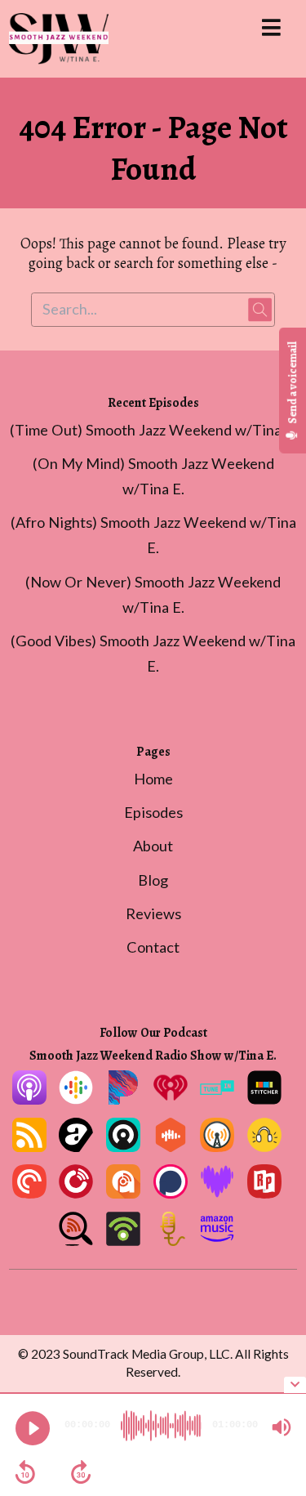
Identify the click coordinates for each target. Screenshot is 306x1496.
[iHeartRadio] (170, 1099)
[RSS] (29, 1146)
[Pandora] (123, 1099)
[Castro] (123, 1146)
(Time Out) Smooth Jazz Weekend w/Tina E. (153, 430)
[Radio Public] (264, 1193)
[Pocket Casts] (29, 1193)
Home (153, 779)
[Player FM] (76, 1193)
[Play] (32, 1428)
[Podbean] (123, 1240)
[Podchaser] (170, 1193)
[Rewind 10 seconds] (25, 1472)
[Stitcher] (264, 1099)
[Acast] (76, 1146)
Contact (153, 947)
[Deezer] (217, 1193)
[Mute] (281, 1427)
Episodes (153, 812)
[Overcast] (217, 1146)
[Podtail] (170, 1240)
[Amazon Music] (217, 1240)
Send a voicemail (292, 384)
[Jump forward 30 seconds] (80, 1472)
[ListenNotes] (76, 1240)
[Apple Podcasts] (29, 1099)
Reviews (153, 913)
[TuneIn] (217, 1099)
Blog (153, 880)
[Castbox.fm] (170, 1146)
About (153, 846)
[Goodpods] (264, 1146)
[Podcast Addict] (123, 1193)
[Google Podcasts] (76, 1099)
